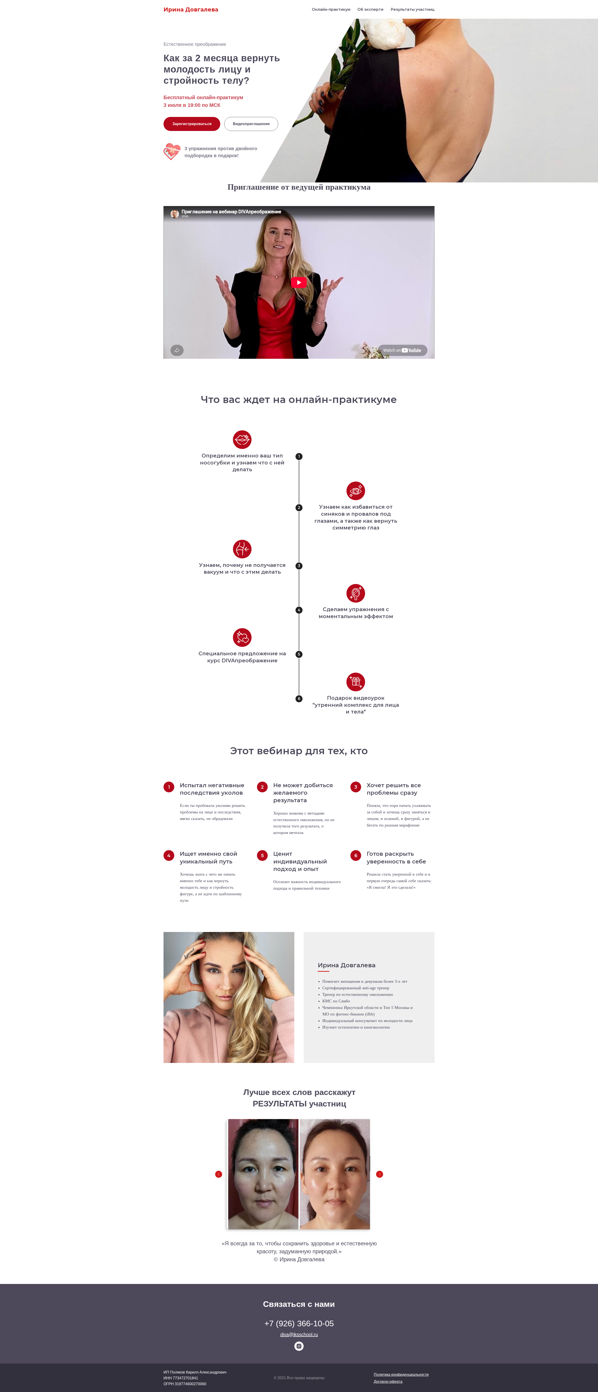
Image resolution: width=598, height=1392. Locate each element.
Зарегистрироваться (191, 124)
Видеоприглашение (251, 124)
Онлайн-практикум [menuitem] (331, 9)
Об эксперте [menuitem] (370, 9)
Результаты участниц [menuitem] (412, 9)
